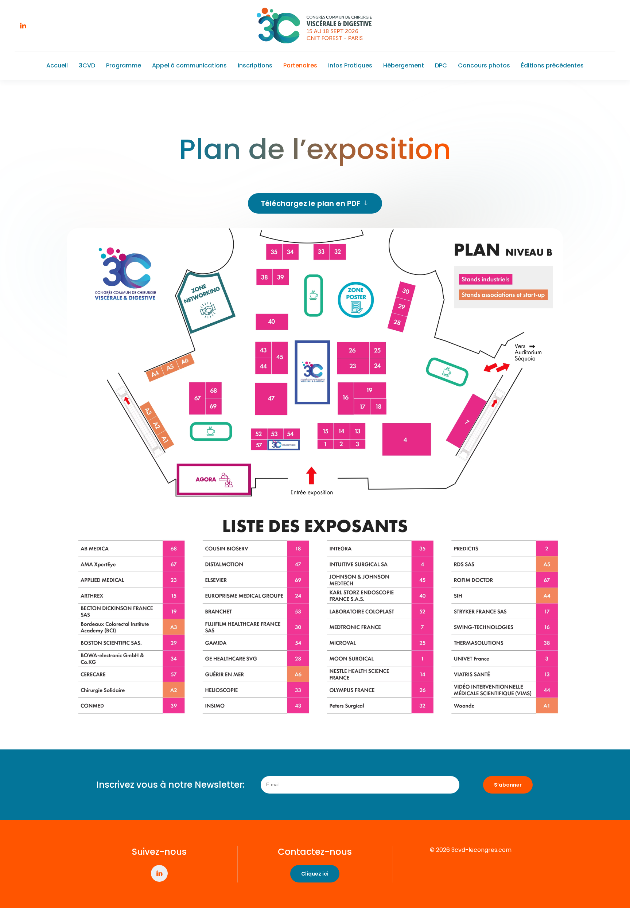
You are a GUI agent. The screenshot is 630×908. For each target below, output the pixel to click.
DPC (441, 65)
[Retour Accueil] (315, 25)
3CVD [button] (87, 65)
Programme (123, 65)
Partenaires (300, 65)
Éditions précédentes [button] (552, 65)
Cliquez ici (314, 873)
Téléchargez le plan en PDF (310, 203)
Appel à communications (189, 65)
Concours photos (484, 65)
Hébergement (403, 65)
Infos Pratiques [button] (350, 65)
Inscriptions (255, 65)
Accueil (57, 65)
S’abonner (508, 784)
